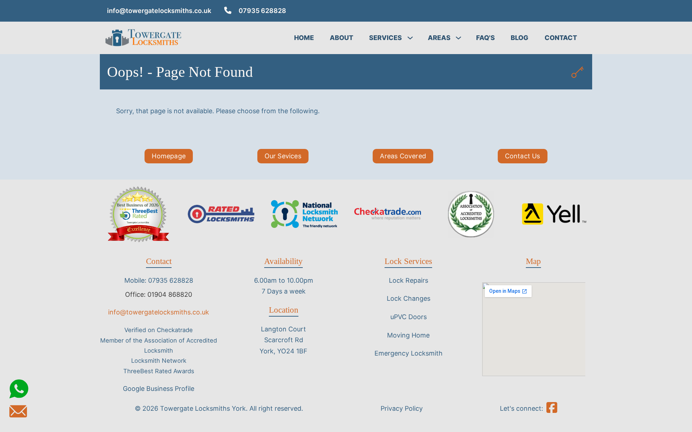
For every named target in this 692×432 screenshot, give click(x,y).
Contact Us (522, 156)
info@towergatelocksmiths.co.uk (159, 10)
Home (304, 37)
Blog (519, 37)
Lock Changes (408, 298)
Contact (561, 37)
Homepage (169, 156)
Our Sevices (283, 156)
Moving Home (408, 335)
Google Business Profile (158, 388)
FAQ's (485, 37)
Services (385, 37)
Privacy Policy (402, 408)
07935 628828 (262, 10)
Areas (439, 37)
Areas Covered (403, 156)
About (341, 37)
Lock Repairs (408, 280)
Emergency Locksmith (408, 353)
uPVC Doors (408, 317)
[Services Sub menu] (412, 38)
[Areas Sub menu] (460, 38)
